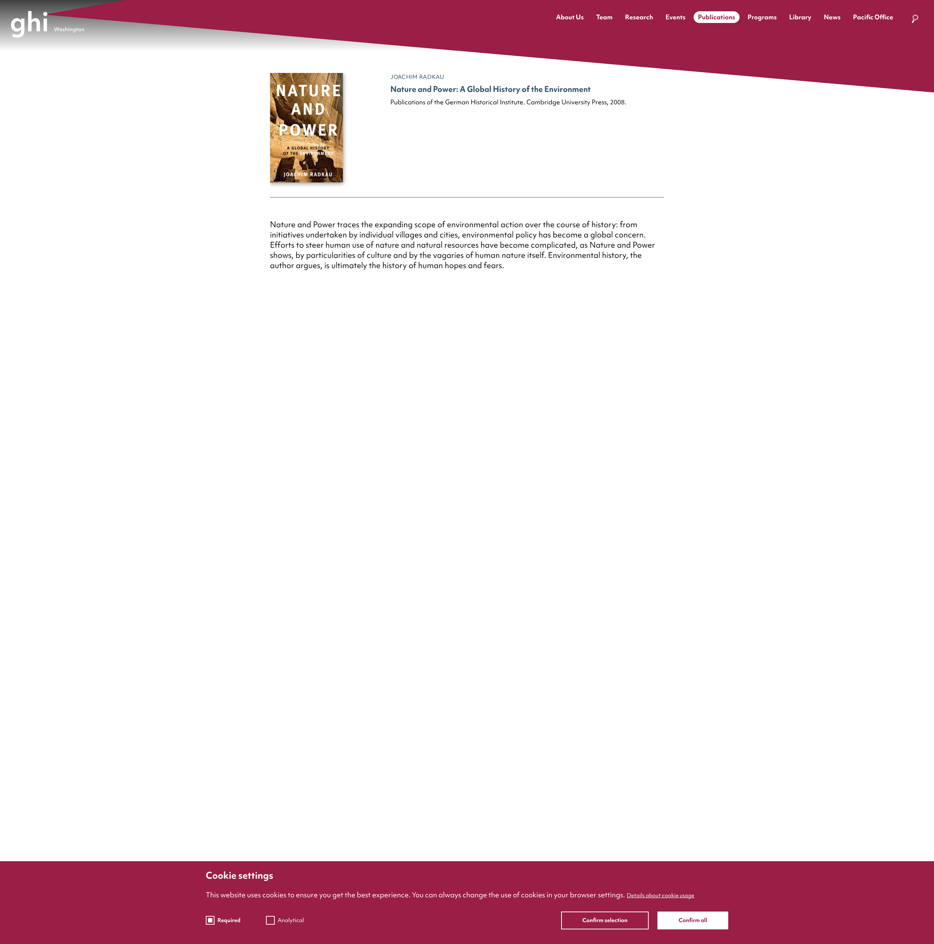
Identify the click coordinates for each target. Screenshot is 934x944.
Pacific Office (873, 17)
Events (675, 17)
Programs (762, 17)
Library (800, 17)
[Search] (915, 20)
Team (604, 17)
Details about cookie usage (660, 895)
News (832, 17)
